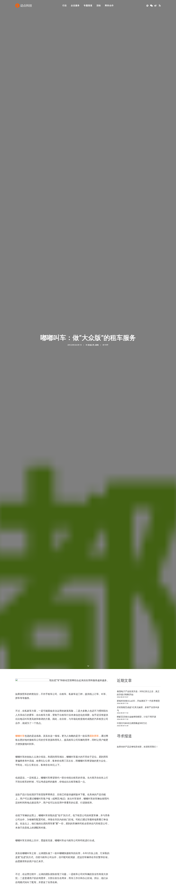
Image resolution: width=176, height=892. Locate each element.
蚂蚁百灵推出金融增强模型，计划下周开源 (136, 717)
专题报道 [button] (88, 5)
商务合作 (109, 5)
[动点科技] (23, 5)
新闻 (97, 345)
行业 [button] (64, 5)
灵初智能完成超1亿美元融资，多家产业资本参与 (138, 709)
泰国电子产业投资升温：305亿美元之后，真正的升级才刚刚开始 (138, 693)
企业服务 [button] (75, 5)
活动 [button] (99, 5)
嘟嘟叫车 (20, 735)
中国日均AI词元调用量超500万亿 (132, 723)
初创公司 (91, 345)
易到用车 (94, 735)
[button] (147, 5)
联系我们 (152, 746)
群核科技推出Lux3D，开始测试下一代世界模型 (138, 701)
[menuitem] (65, 5)
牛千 (106, 345)
